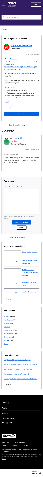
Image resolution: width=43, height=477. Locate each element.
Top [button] (3, 472)
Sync (6, 102)
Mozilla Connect (12, 4)
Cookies (14, 444)
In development (9, 333)
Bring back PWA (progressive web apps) (17, 359)
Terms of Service (20, 441)
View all (9, 298)
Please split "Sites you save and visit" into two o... (20, 378)
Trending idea (8, 319)
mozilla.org (5, 441)
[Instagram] (7, 422)
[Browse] (4, 5)
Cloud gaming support (30, 251)
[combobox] (22, 17)
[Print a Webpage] (30, 124)
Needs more (8, 323)
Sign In (36, 4)
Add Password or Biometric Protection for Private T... (29, 272)
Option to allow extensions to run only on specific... (21, 364)
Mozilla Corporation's (11, 449)
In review (7, 326)
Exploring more (9, 330)
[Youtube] (11, 422)
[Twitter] (3, 422)
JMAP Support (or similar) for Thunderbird (18, 369)
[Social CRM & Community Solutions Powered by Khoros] (36, 473)
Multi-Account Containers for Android (16, 373)
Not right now (8, 336)
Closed (6, 343)
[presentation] (6, 186)
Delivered (7, 340)
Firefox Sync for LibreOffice (14, 38)
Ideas (5, 29)
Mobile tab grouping (29, 291)
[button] (6, 107)
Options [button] (40, 29)
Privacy (4, 444)
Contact (25, 444)
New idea (13, 59)
